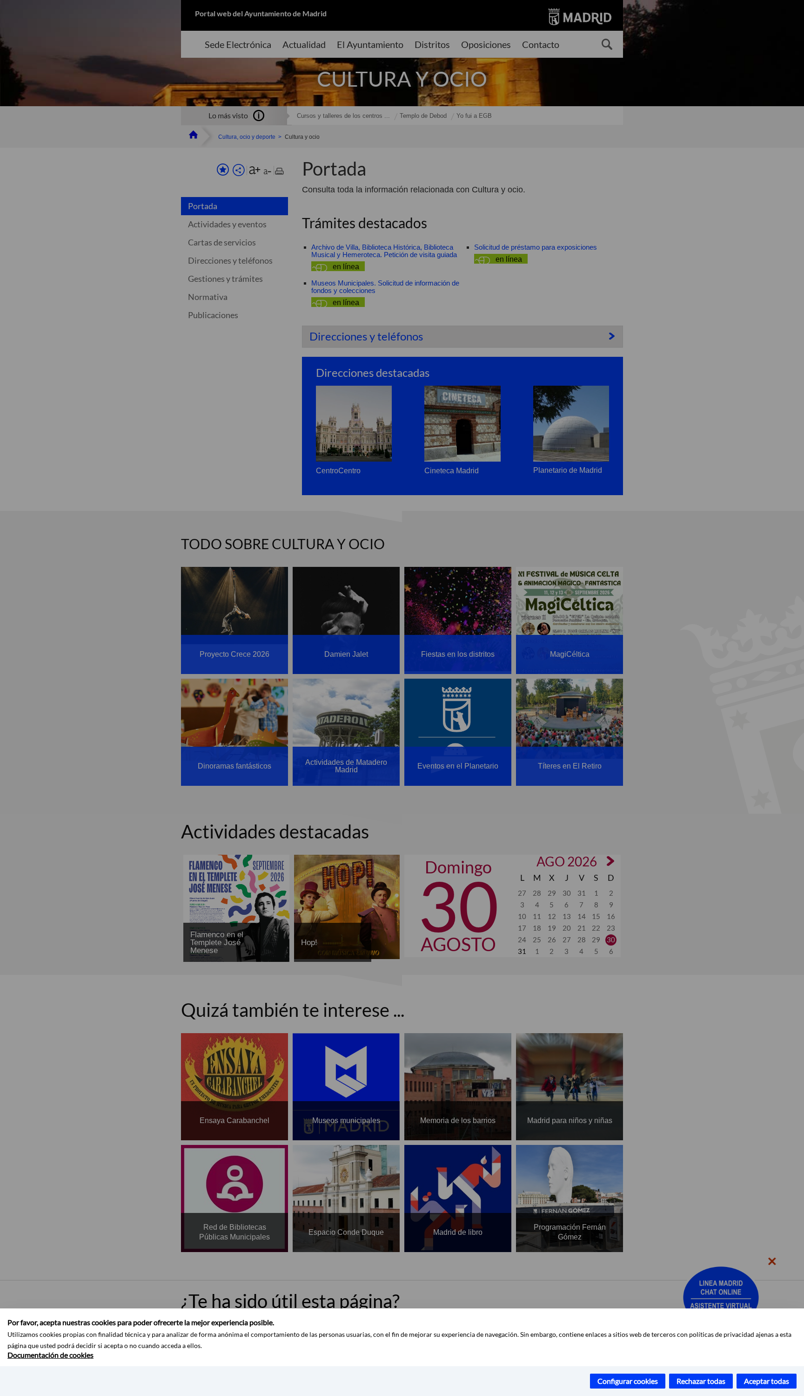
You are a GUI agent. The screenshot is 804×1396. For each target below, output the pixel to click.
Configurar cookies (627, 1380)
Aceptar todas (766, 1380)
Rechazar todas (701, 1380)
